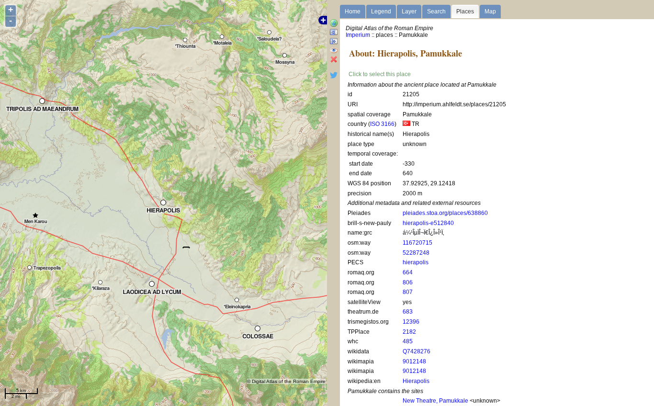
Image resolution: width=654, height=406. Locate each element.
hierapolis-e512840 (428, 223)
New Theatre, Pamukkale (435, 400)
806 (408, 282)
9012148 (414, 361)
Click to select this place (380, 74)
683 (408, 311)
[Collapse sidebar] (334, 41)
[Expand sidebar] (334, 32)
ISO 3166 (382, 124)
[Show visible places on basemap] (334, 51)
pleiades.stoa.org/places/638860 (445, 213)
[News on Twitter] (334, 77)
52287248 (416, 252)
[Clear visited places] (334, 60)
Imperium (358, 35)
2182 (409, 331)
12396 (411, 321)
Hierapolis (416, 381)
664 (408, 272)
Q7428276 (416, 351)
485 (408, 341)
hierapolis (415, 262)
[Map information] (334, 23)
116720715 (417, 242)
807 (408, 292)
